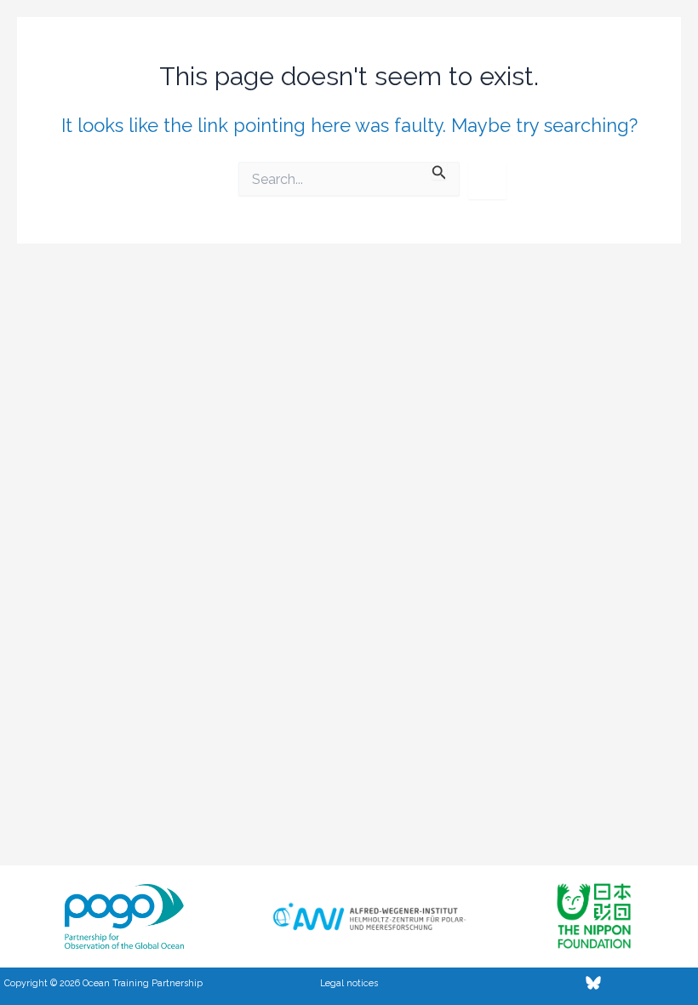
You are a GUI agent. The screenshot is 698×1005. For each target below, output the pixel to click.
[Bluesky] (593, 983)
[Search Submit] (439, 171)
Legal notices (349, 983)
